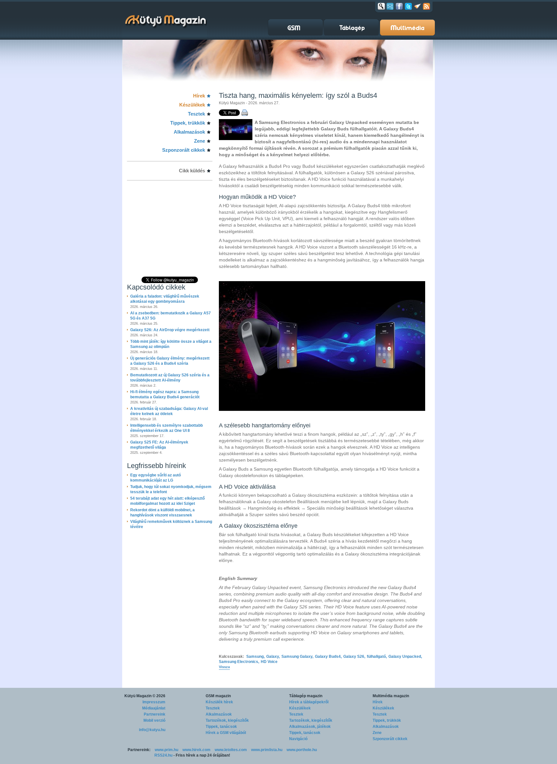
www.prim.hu (166, 750)
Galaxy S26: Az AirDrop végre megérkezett (170, 330)
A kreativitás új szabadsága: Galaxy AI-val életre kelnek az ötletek (169, 411)
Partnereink (154, 714)
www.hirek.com (196, 750)
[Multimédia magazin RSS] (426, 6)
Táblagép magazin (305, 696)
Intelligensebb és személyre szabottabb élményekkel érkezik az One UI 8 (166, 428)
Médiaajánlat (153, 708)
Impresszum (153, 702)
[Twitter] (408, 6)
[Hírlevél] (390, 6)
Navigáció (298, 739)
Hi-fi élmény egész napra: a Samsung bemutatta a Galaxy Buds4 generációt (165, 394)
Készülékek (192, 104)
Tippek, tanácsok (221, 726)
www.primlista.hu (266, 750)
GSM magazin (218, 696)
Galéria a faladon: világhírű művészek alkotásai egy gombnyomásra (164, 299)
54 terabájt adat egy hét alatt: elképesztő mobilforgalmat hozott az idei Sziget (167, 501)
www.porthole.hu (302, 750)
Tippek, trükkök (187, 123)
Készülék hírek (219, 702)
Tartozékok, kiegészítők (227, 720)
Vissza (224, 667)
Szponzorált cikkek (183, 150)
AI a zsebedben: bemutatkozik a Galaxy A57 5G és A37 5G (170, 316)
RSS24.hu (163, 755)
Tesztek (196, 114)
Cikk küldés (192, 170)
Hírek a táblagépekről (308, 702)
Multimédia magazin (391, 696)
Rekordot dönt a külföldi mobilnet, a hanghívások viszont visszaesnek (162, 512)
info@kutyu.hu (152, 730)
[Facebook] (399, 6)
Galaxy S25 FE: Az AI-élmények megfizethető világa (159, 445)
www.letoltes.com (231, 750)
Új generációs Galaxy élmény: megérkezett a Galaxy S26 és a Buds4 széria (170, 361)
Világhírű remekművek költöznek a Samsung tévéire (171, 524)
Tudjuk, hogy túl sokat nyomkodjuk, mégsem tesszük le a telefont (170, 489)
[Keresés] (381, 6)
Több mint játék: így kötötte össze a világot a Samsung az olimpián (170, 344)
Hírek (199, 95)
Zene (199, 141)
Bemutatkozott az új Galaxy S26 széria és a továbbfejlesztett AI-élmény (170, 377)
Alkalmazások (189, 132)
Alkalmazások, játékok (310, 726)
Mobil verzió (154, 720)
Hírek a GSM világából (226, 732)
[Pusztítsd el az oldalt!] (417, 6)
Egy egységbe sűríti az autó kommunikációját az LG (155, 478)
